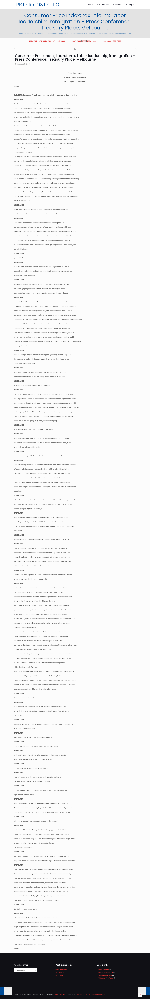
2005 (84, 41)
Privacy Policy (60, 994)
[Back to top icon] (140, 995)
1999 (114, 41)
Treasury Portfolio (105, 975)
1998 (119, 41)
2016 (31, 41)
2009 (63, 41)
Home (21, 33)
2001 (104, 41)
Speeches (59, 975)
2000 (109, 41)
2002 (99, 41)
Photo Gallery (103, 969)
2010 (58, 41)
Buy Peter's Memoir (105, 972)
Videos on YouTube (105, 978)
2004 (89, 41)
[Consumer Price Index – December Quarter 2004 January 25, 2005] (144, 991)
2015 (35, 41)
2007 (74, 41)
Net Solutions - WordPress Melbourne (91, 994)
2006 (79, 41)
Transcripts (38, 33)
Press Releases (61, 969)
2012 (49, 41)
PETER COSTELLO (37, 4)
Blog (29, 33)
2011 (53, 41)
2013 (45, 41)
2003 (94, 41)
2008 (69, 41)
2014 (40, 41)
